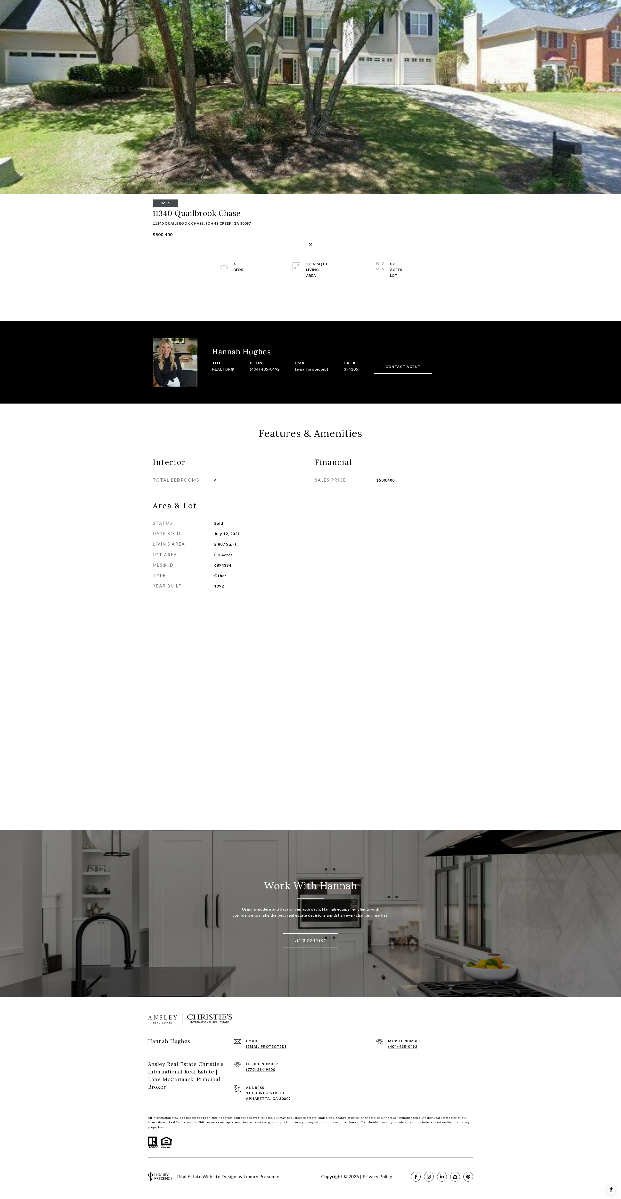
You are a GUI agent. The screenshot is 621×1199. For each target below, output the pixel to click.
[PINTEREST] (468, 1177)
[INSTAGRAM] (429, 1177)
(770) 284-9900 (260, 1069)
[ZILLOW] (455, 1177)
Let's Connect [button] (310, 940)
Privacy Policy (377, 1176)
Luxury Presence (261, 1176)
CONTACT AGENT (403, 367)
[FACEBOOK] (416, 1177)
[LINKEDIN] (442, 1177)
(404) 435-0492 (265, 369)
